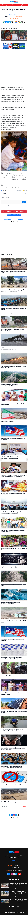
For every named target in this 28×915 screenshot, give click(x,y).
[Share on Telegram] (10, 22)
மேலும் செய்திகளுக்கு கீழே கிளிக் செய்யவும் (13, 211)
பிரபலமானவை (20, 219)
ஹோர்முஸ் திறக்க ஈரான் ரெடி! (7, 421)
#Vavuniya (11, 14)
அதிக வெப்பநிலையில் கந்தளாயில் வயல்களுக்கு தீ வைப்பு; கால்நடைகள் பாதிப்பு (13, 367)
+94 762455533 (16, 865)
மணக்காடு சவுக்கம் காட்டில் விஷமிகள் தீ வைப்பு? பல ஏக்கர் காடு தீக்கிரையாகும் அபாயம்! (18, 885)
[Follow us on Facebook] (12, 815)
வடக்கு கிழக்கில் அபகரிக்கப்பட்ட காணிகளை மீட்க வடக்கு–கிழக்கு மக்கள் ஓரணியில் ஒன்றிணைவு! (13, 457)
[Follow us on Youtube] (18, 815)
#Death (15, 14)
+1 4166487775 (16, 863)
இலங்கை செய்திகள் (19, 16)
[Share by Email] (12, 22)
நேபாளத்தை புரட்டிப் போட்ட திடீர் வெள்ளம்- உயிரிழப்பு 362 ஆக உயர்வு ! (14, 621)
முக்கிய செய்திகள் (7, 219)
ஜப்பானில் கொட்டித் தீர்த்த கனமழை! (8, 801)
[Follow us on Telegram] (10, 815)
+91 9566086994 (15, 867)
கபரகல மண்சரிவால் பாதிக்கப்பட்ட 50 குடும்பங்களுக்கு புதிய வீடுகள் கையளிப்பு (13, 403)
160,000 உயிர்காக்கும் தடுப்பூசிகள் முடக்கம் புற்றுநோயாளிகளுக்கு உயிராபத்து (10, 603)
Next (27, 459)
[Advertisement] (14, 67)
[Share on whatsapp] (4, 22)
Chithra (3, 28)
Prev (1, 459)
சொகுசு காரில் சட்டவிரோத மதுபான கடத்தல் (10, 675)
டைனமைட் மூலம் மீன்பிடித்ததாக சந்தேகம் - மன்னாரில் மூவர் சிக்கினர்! (18, 900)
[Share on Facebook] (6, 22)
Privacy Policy (14, 860)
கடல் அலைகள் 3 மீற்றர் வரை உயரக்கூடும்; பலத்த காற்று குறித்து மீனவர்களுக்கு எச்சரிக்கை (12, 348)
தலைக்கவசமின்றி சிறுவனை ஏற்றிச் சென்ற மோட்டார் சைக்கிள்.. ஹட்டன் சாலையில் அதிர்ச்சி (12, 730)
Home (6, 16)
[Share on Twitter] (8, 22)
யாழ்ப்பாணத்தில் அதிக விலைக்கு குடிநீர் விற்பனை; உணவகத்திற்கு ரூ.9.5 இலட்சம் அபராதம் (11, 658)
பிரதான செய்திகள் (14, 18)
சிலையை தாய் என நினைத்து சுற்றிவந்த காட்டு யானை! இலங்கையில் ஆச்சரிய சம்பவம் (12, 330)
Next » (24, 806)
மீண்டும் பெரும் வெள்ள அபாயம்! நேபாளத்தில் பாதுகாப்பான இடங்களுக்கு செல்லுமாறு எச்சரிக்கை (13, 290)
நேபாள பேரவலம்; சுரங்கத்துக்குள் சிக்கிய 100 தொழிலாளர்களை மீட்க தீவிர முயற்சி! (10, 385)
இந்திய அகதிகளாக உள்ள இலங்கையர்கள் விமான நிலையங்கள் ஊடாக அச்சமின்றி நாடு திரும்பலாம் (11, 767)
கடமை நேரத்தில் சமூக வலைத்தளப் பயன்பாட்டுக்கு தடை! (13, 784)
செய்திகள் (11, 16)
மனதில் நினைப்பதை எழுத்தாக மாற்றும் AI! (10, 567)
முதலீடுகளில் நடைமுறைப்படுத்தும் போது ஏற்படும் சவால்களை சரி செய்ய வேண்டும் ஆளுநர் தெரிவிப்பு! (14, 512)
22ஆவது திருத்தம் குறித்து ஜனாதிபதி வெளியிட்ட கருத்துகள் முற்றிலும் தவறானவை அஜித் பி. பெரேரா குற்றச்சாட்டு (14, 476)
